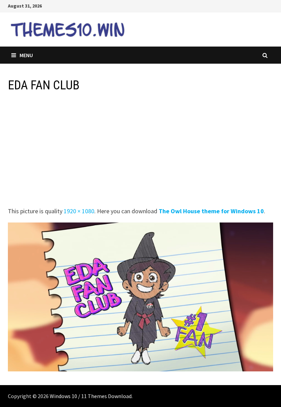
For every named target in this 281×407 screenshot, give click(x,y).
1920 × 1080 (79, 211)
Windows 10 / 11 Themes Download (91, 396)
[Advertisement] (140, 152)
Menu (26, 55)
